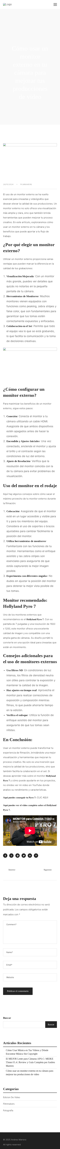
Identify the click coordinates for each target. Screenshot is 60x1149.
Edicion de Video (11, 1097)
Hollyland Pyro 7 (19, 606)
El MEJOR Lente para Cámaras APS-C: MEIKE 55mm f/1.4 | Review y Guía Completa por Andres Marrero (30, 1062)
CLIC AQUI (42, 797)
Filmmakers (26, 184)
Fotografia (8, 1110)
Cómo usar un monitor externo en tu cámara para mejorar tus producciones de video (29, 1072)
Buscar (7, 1017)
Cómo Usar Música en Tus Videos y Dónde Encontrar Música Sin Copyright (27, 1052)
